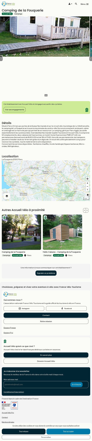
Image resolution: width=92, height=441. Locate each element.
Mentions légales (8, 422)
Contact (46, 315)
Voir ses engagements (14, 109)
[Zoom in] (87, 183)
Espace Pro (8, 333)
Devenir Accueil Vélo (46, 361)
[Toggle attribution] (87, 195)
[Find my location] (87, 178)
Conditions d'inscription (14, 392)
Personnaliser (46, 437)
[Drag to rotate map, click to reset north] (87, 189)
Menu (83, 4)
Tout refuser (23, 431)
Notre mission (46, 321)
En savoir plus (46, 355)
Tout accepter (68, 431)
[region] (46, 180)
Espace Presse (10, 328)
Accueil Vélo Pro (8, 413)
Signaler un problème (46, 273)
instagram (26, 308)
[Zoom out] (87, 186)
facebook (68, 308)
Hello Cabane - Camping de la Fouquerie (62, 252)
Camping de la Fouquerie (13, 252)
